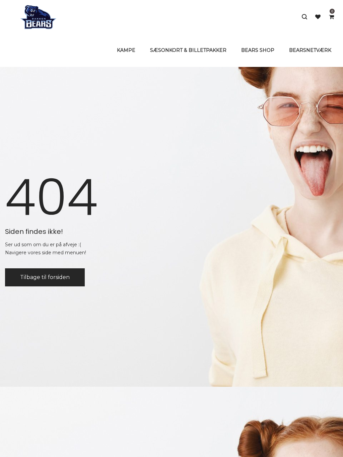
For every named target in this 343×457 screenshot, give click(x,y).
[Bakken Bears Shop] (38, 16)
